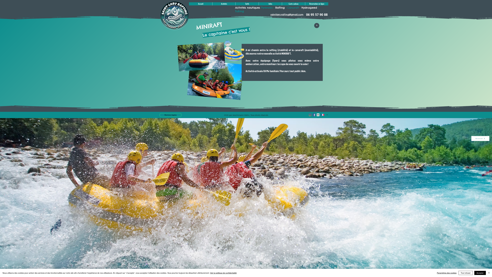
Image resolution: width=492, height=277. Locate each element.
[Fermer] (488, 273)
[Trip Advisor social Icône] (318, 114)
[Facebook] (314, 114)
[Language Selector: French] (324, 114)
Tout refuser (466, 273)
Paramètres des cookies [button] (447, 273)
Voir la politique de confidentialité (223, 273)
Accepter (480, 273)
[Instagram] (310, 114)
